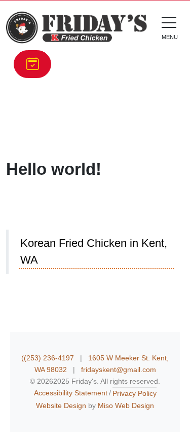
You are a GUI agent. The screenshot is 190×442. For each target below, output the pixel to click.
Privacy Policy (134, 393)
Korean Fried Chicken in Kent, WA (93, 251)
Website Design (61, 405)
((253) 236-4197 (48, 358)
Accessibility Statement (70, 393)
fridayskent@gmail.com (118, 369)
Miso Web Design (126, 405)
